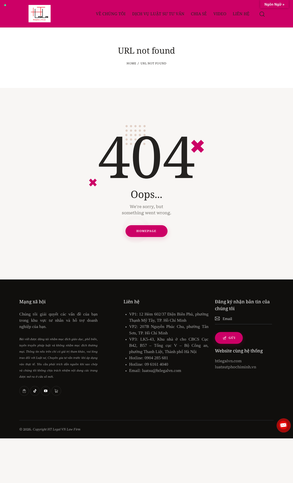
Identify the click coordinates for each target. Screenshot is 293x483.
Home (131, 63)
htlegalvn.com (228, 361)
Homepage (146, 231)
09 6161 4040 (156, 364)
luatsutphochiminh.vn (235, 367)
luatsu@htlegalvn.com (161, 370)
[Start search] (261, 14)
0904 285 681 (156, 357)
